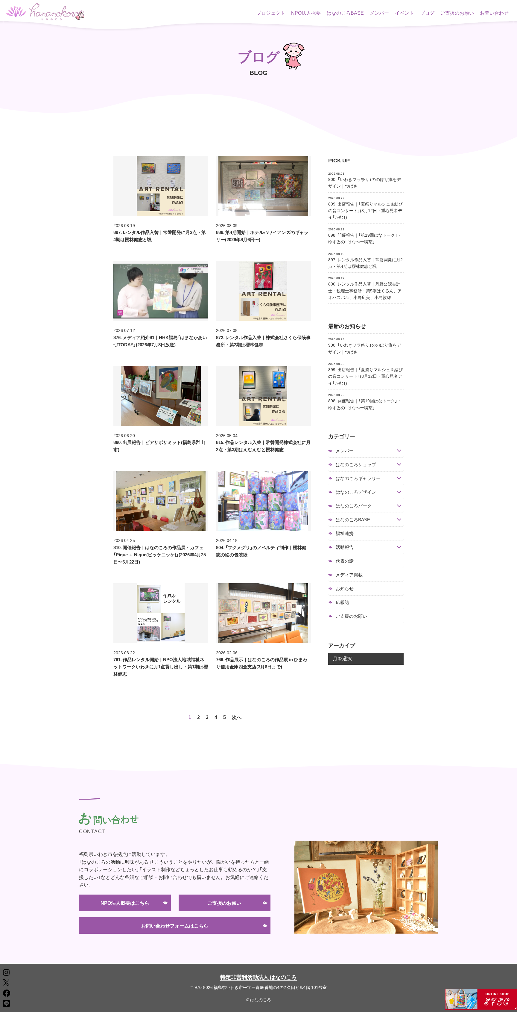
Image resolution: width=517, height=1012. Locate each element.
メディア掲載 (349, 574)
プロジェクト (270, 12)
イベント (404, 12)
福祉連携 (345, 533)
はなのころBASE (345, 12)
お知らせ (345, 588)
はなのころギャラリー (358, 478)
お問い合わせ (494, 12)
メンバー (379, 12)
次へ (236, 717)
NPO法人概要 (306, 12)
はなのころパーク (354, 505)
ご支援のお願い (457, 12)
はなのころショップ (356, 464)
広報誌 (342, 602)
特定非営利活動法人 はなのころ (258, 977)
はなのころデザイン (356, 492)
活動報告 (345, 547)
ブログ (427, 12)
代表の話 (345, 561)
